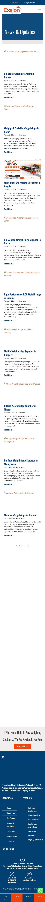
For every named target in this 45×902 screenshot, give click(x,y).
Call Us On (12, 877)
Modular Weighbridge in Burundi (20, 515)
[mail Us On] (29, 874)
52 (28, 545)
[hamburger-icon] (39, 9)
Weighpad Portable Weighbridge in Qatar (21, 130)
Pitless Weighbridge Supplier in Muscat (20, 407)
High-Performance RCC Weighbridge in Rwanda (22, 296)
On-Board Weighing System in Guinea (19, 75)
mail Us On (29, 877)
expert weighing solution (22, 863)
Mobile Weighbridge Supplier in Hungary (20, 353)
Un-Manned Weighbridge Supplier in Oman (22, 241)
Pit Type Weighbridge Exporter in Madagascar (21, 462)
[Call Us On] (12, 874)
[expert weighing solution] (22, 860)
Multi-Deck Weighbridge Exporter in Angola (22, 184)
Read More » (9, 97)
